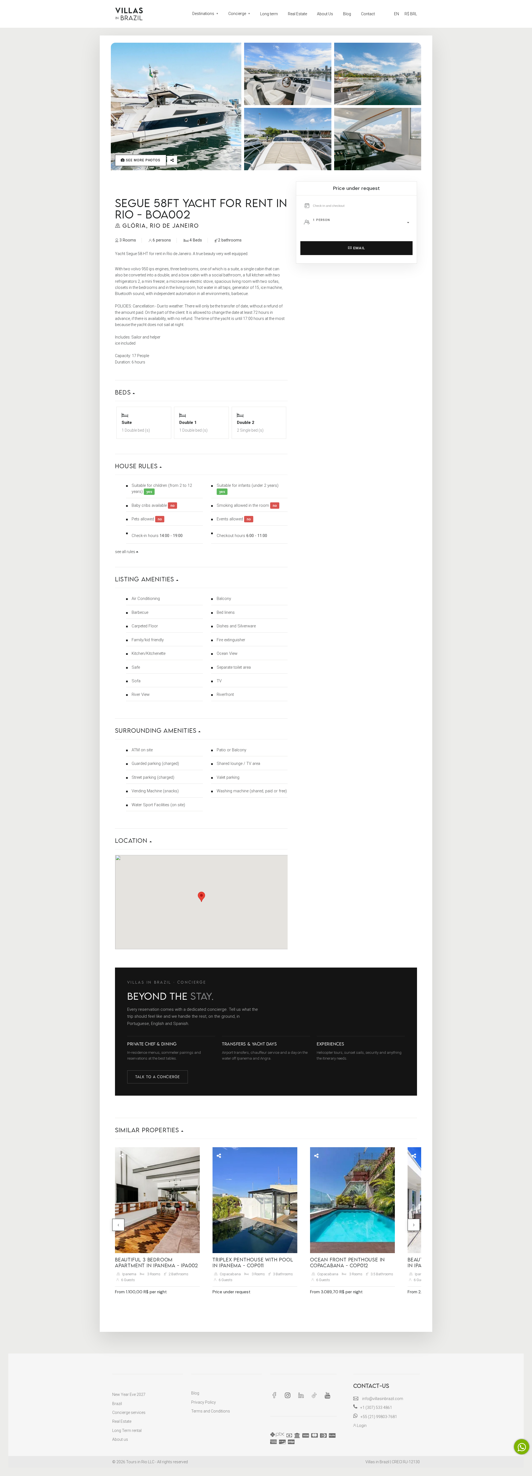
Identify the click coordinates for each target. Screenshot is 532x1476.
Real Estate (297, 14)
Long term (269, 14)
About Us (325, 14)
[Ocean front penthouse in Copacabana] (352, 1200)
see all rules (125, 551)
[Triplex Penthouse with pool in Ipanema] (255, 1200)
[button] (201, 387)
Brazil (117, 1403)
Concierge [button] (239, 13)
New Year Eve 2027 (128, 1394)
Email (358, 248)
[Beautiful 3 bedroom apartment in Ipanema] (157, 1200)
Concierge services (128, 1412)
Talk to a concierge (157, 1077)
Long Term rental (127, 1430)
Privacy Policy (203, 1402)
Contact (368, 14)
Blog (347, 14)
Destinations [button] (205, 13)
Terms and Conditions (210, 1411)
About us (120, 1439)
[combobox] (363, 223)
